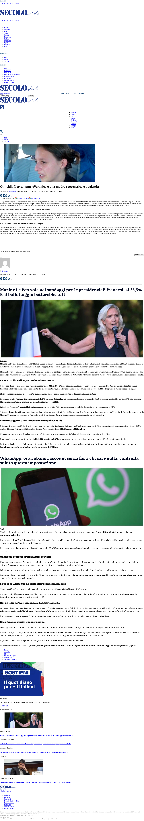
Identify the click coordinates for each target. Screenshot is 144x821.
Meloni (6, 59)
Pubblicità (7, 78)
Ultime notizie (9, 76)
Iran (5, 57)
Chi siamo (7, 69)
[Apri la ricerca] (1, 132)
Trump (6, 61)
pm (5, 654)
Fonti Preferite (36, 198)
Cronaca (7, 29)
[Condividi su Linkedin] (4, 196)
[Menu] (1, 104)
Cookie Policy (9, 80)
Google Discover (23, 198)
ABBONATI (9, 3)
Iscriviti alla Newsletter (12, 74)
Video (6, 33)
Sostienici (7, 73)
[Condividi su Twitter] (9, 196)
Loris (6, 650)
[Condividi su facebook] (1, 196)
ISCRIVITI (4, 706)
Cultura (6, 39)
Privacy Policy (9, 82)
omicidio (7, 652)
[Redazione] (5, 267)
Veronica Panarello (10, 659)
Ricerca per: (4, 96)
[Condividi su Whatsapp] (6, 196)
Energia (73, 126)
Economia (7, 37)
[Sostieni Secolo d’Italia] (22, 695)
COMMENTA (139, 255)
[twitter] (5, 1)
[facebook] (0, 1)
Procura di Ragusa (10, 656)
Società (6, 35)
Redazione (7, 71)
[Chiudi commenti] (1, 257)
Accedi (16, 3)
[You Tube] (2, 1)
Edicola (2, 3)
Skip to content (5, 94)
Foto (5, 46)
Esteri (6, 31)
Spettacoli (7, 41)
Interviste (7, 44)
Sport (6, 43)
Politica (6, 27)
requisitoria (8, 657)
